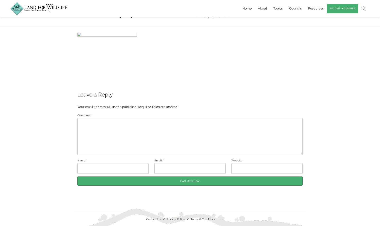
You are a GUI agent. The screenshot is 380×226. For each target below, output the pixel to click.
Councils (295, 8)
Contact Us (153, 219)
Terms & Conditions (203, 219)
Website (237, 160)
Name (82, 160)
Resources (316, 8)
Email (159, 160)
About (262, 8)
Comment (85, 115)
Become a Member (342, 8)
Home (247, 8)
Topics (278, 8)
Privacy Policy (176, 219)
